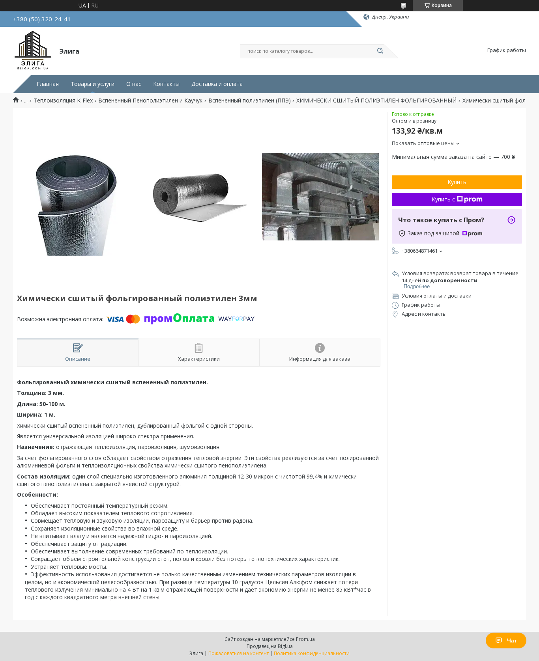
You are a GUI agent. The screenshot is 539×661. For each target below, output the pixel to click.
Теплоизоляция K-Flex (63, 100)
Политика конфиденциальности (312, 653)
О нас (133, 84)
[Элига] (32, 50)
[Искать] (380, 51)
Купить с (443, 199)
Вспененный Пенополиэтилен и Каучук (150, 100)
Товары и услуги (92, 84)
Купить (456, 182)
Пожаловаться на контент (238, 653)
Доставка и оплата (217, 84)
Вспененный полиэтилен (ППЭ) (249, 100)
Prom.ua (305, 639)
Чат (512, 640)
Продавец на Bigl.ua (270, 646)
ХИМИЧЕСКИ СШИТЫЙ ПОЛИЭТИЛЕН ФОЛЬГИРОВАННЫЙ (376, 100)
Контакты (166, 84)
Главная (48, 84)
